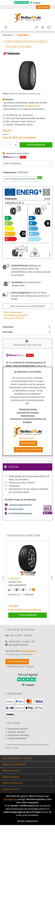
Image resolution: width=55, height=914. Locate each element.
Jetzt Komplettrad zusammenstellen (20, 179)
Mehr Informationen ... (27, 438)
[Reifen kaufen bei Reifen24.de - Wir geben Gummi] (27, 18)
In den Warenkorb (36, 145)
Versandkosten (10, 799)
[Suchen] (36, 27)
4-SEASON (14, 578)
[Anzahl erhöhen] (16, 145)
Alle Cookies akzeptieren (28, 449)
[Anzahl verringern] (5, 145)
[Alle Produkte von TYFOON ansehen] (27, 573)
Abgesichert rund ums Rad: (17, 153)
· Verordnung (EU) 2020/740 (13, 318)
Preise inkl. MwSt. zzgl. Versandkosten (19, 137)
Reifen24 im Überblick (14, 764)
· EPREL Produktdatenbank (12, 312)
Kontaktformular (28, 651)
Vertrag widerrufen (17, 661)
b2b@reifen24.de (33, 106)
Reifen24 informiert (13, 783)
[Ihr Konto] (43, 27)
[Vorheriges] (3, 577)
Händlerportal (43, 7)
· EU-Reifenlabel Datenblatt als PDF (15, 315)
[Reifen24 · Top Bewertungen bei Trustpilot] (27, 2)
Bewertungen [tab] (8, 332)
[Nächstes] (52, 577)
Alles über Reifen (11, 770)
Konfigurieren (28, 443)
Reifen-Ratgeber (11, 776)
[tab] (27, 327)
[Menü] (6, 27)
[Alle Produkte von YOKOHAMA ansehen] (12, 53)
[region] (27, 75)
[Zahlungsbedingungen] (24, 708)
